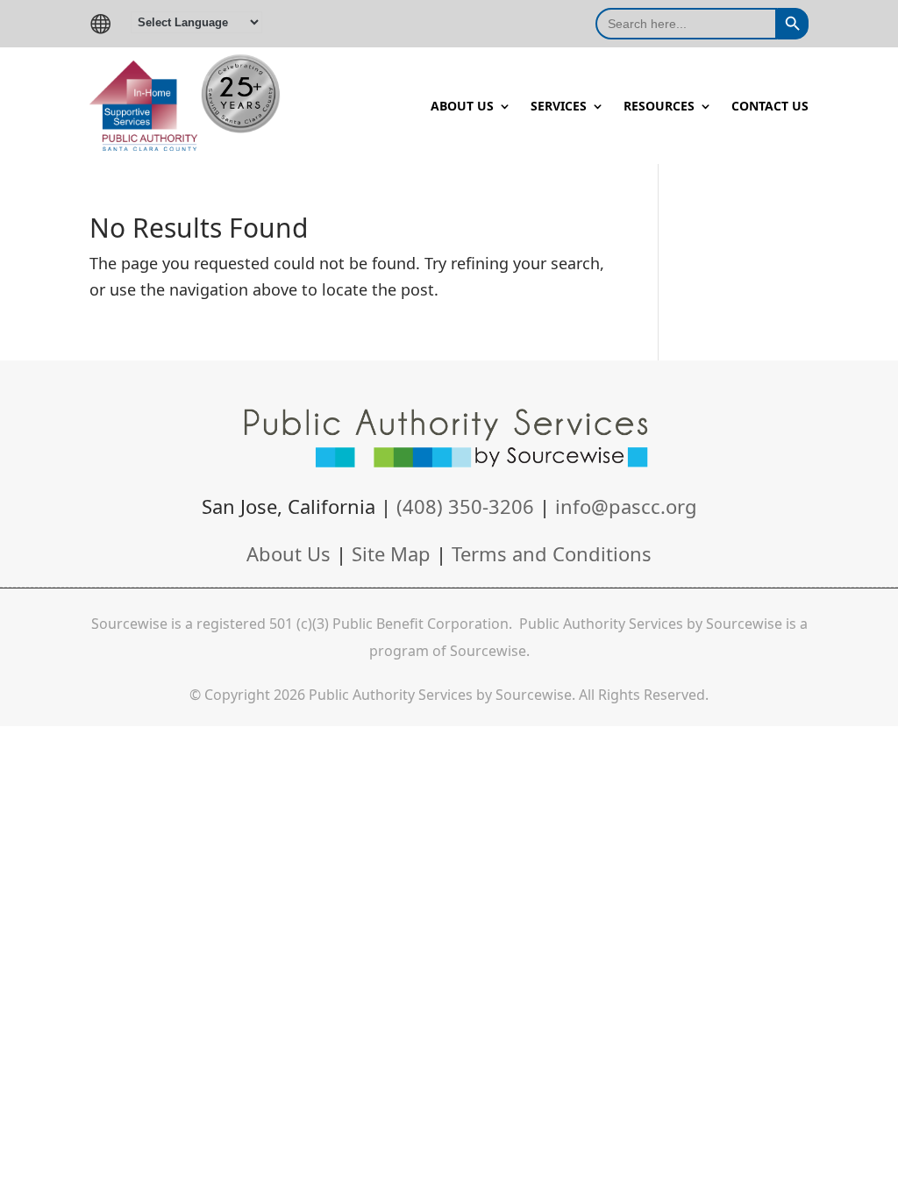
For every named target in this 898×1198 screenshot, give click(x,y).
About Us (462, 107)
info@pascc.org (626, 506)
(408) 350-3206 (467, 506)
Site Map (391, 553)
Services (559, 107)
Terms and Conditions (552, 553)
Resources (659, 107)
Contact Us (770, 107)
